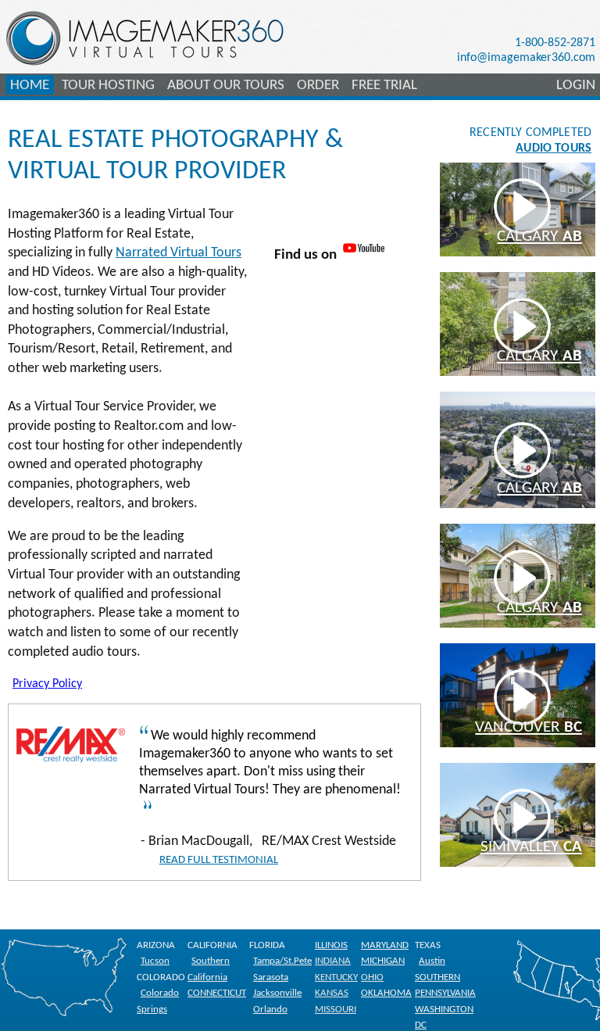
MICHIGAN (383, 961)
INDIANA (333, 961)
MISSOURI (335, 1009)
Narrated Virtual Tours (178, 253)
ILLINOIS (331, 945)
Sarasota (270, 977)
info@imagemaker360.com (526, 58)
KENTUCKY (336, 977)
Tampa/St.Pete (282, 961)
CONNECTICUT (217, 993)
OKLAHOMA (386, 993)
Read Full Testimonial (218, 860)
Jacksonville (277, 993)
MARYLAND (385, 945)
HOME (29, 85)
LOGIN (575, 85)
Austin (432, 961)
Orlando (270, 1009)
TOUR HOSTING (108, 85)
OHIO (372, 977)
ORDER (318, 85)
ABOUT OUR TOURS (225, 85)
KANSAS (331, 993)
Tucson (155, 961)
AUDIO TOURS (553, 148)
